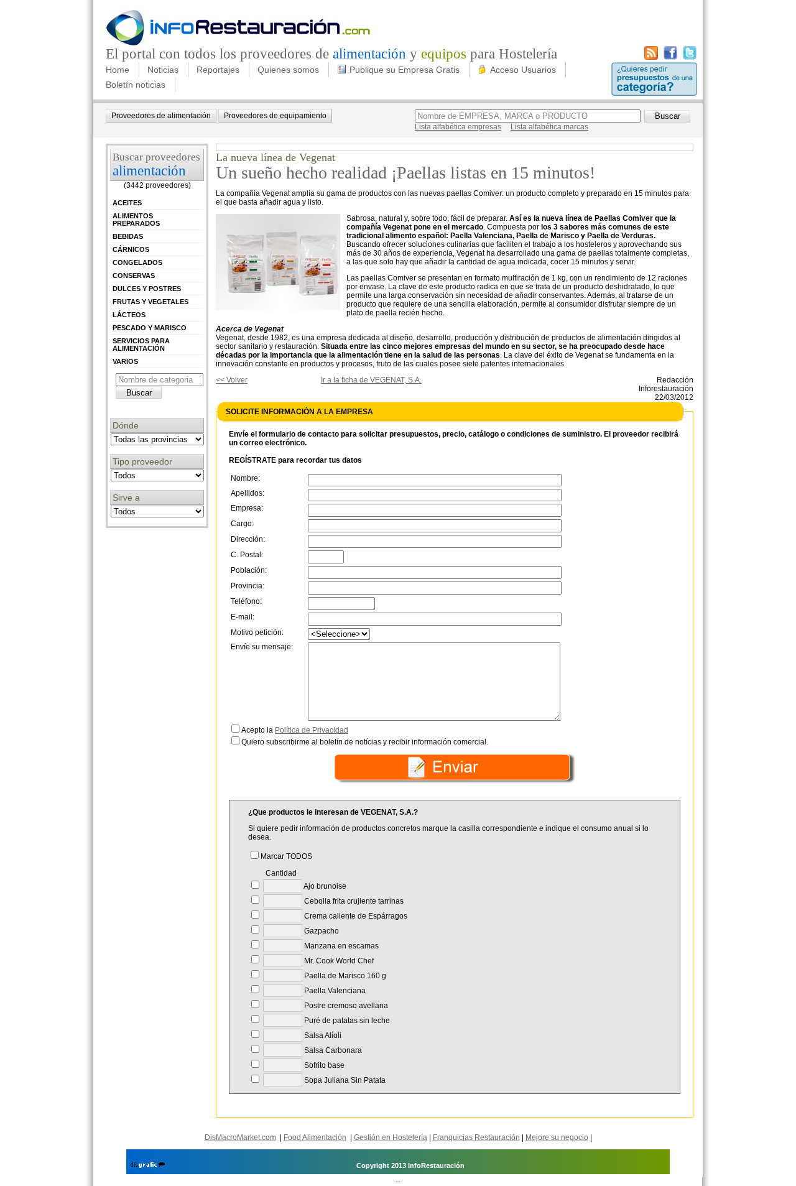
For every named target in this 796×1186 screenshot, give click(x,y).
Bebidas (128, 236)
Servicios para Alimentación (141, 344)
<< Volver (232, 380)
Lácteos (129, 314)
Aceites (127, 202)
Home (117, 70)
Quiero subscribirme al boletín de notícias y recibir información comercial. (364, 742)
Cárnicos (131, 249)
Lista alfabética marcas (549, 127)
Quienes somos (288, 70)
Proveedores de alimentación (161, 115)
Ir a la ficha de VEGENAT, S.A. (371, 380)
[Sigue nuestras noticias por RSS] (651, 57)
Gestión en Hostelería (390, 1137)
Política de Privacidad (311, 730)
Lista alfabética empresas (458, 127)
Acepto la (294, 730)
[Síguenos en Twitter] (689, 57)
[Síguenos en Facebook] (670, 57)
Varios (125, 361)
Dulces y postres (147, 288)
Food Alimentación (315, 1137)
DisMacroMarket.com (240, 1137)
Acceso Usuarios (523, 70)
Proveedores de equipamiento (275, 115)
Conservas (134, 275)
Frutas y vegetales (150, 301)
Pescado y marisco (150, 327)
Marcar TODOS (286, 856)
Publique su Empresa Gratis (404, 70)
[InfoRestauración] (238, 43)
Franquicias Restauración (476, 1137)
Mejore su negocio (556, 1137)
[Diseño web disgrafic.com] (148, 1165)
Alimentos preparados (136, 219)
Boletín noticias (135, 85)
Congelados (137, 262)
